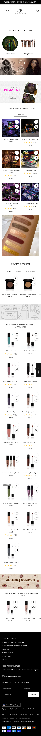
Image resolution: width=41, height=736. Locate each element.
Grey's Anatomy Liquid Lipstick (10, 562)
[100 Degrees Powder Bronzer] (10, 283)
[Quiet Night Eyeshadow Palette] (30, 128)
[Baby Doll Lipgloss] (10, 607)
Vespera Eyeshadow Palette (10, 139)
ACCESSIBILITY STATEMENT (18, 714)
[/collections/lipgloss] (20, 581)
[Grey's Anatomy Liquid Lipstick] (11, 551)
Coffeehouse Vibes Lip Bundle (11, 473)
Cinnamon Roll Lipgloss (28, 618)
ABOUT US (5, 714)
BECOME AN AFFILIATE (27, 722)
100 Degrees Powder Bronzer (10, 294)
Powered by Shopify (28, 709)
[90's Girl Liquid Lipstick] (30, 339)
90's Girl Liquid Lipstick (30, 351)
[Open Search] (7, 11)
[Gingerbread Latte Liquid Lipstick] (11, 518)
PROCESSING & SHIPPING (9, 718)
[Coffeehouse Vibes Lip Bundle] (11, 461)
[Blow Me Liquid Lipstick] (11, 400)
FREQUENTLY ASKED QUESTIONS (13, 642)
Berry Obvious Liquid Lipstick (11, 381)
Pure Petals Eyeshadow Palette (30, 203)
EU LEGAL (5, 660)
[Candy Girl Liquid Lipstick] (11, 431)
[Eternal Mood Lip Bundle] (30, 492)
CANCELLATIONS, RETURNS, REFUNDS (14, 646)
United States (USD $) (12, 705)
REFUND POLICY (7, 653)
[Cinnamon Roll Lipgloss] (28, 607)
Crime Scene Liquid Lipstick (11, 503)
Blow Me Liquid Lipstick (11, 412)
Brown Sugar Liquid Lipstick (30, 412)
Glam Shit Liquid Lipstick (30, 530)
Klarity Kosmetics (17, 709)
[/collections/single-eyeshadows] (20, 92)
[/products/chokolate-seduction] (20, 235)
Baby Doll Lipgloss (10, 618)
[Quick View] (17, 127)
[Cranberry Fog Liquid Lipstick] (30, 461)
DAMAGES (5, 649)
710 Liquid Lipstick (11, 351)
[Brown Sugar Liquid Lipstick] (30, 400)
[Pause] (35, 252)
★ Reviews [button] (39, 370)
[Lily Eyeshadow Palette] (30, 159)
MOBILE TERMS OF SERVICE (10, 722)
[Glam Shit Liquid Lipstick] (30, 518)
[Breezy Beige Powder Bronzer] (28, 283)
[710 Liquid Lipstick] (11, 339)
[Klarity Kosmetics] (20, 11)
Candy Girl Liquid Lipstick (11, 442)
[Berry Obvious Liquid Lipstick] (11, 370)
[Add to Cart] (17, 122)
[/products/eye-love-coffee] (20, 66)
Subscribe (33, 694)
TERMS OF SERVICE (24, 718)
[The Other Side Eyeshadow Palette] (11, 192)
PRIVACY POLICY (34, 714)
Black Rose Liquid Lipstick (30, 381)
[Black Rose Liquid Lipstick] (30, 370)
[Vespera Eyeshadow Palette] (11, 128)
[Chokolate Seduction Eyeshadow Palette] (11, 159)
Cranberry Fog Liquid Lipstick (30, 473)
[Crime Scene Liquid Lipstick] (11, 492)
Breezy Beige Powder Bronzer (28, 294)
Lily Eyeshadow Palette (30, 170)
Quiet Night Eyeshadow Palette (30, 139)
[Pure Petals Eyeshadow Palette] (30, 192)
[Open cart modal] (37, 11)
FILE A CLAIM (6, 656)
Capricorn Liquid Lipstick (30, 442)
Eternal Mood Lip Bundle (30, 503)
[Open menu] (3, 11)
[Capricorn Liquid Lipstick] (30, 431)
